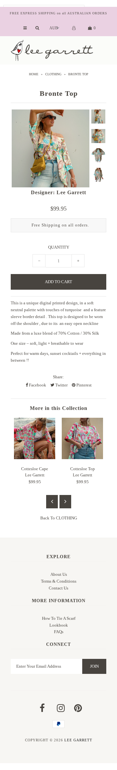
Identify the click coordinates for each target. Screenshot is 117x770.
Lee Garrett (78, 740)
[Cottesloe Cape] (34, 457)
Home (33, 74)
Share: (58, 376)
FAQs (58, 631)
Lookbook (58, 625)
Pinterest (83, 385)
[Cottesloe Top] (82, 457)
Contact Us (58, 588)
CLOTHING (53, 74)
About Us (58, 574)
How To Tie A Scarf (58, 618)
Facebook (37, 385)
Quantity (58, 247)
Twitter (61, 385)
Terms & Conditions (58, 581)
